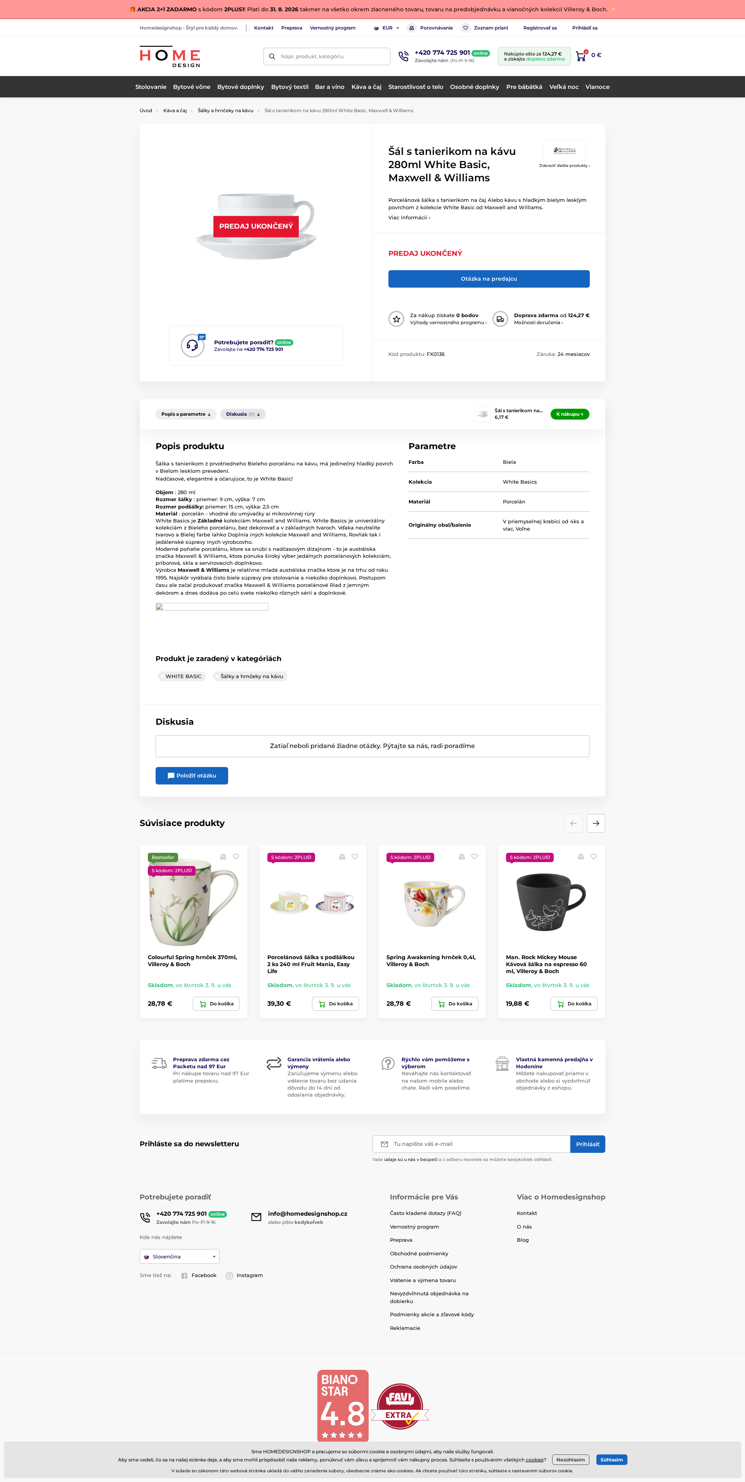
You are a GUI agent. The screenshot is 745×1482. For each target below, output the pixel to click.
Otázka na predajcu (489, 278)
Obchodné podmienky (419, 1253)
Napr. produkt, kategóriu (312, 56)
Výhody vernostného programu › (448, 322)
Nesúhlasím (570, 1460)
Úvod (146, 110)
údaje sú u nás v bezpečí (411, 1159)
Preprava (291, 28)
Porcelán (514, 501)
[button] (596, 823)
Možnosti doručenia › (538, 322)
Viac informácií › (409, 217)
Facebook (204, 1275)
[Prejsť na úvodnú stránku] (170, 56)
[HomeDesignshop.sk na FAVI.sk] (400, 1406)
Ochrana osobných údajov (423, 1266)
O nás (524, 1226)
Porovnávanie (436, 28)
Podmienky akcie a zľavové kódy (432, 1314)
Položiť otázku (196, 775)
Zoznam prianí (491, 28)
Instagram (250, 1275)
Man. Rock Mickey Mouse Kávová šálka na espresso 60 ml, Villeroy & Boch (546, 964)
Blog (523, 1240)
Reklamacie (405, 1328)
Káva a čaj (175, 110)
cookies (535, 1460)
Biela (509, 462)
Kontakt (264, 28)
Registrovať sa (540, 28)
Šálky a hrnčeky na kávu (225, 110)
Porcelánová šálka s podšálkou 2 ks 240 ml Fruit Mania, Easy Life (311, 964)
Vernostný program (333, 28)
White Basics (520, 482)
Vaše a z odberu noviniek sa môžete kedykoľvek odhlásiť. (462, 1159)
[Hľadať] (272, 56)
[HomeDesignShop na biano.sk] (342, 1406)
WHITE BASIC (183, 676)
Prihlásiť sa (585, 28)
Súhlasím (612, 1460)
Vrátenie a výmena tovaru (423, 1280)
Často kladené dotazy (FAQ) (425, 1213)
